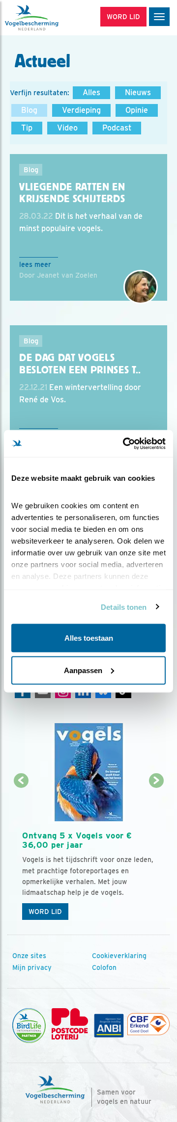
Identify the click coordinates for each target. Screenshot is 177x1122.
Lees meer (35, 264)
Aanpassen (83, 670)
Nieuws (138, 92)
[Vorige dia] (21, 853)
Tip (26, 127)
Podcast (116, 127)
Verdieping (81, 110)
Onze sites (29, 956)
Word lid (45, 911)
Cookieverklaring (119, 956)
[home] (49, 17)
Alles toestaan (88, 638)
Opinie (136, 110)
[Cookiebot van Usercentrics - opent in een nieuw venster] (125, 443)
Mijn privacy (32, 967)
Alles (91, 92)
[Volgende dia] (156, 853)
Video (67, 127)
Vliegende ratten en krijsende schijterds (72, 193)
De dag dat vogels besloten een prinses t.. (80, 364)
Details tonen (124, 606)
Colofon (104, 967)
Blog (29, 110)
